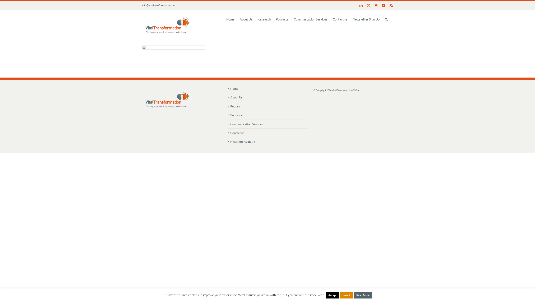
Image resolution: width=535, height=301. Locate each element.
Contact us (237, 133)
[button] (386, 19)
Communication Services (246, 124)
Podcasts (236, 115)
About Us (236, 97)
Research (236, 106)
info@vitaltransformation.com (158, 5)
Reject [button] (346, 295)
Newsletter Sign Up (242, 141)
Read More (362, 295)
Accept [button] (332, 295)
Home (234, 88)
